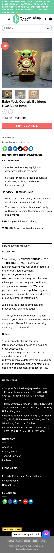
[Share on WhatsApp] (4, 148)
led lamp (16, 142)
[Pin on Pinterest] (25, 148)
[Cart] (50, 19)
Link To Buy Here (27, 125)
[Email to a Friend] (20, 148)
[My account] (45, 19)
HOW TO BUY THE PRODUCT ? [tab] (16, 246)
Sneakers (25, 142)
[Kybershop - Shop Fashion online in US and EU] (27, 19)
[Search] (9, 19)
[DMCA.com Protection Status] (27, 529)
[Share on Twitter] (15, 148)
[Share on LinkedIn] (30, 148)
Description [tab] (8, 252)
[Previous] (6, 63)
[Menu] (4, 18)
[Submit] (48, 28)
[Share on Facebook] (10, 148)
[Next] (47, 63)
